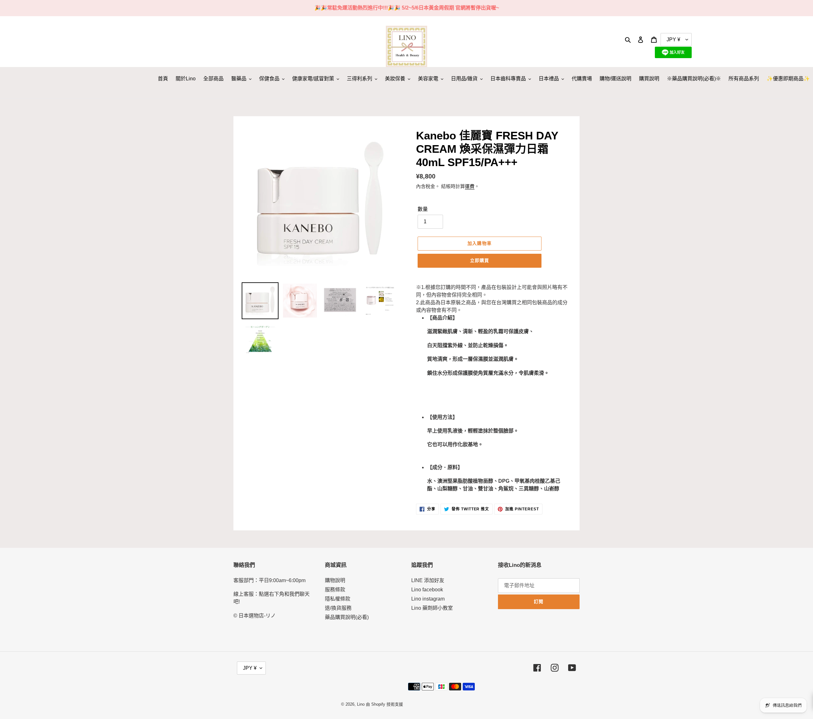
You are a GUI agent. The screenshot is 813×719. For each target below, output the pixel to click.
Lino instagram (428, 598)
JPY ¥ (250, 668)
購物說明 (335, 580)
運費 (469, 186)
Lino (361, 704)
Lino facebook (427, 589)
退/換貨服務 (338, 608)
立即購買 (479, 260)
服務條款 (335, 589)
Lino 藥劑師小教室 (432, 608)
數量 (423, 209)
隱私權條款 (337, 598)
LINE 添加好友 (427, 580)
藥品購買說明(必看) (347, 617)
